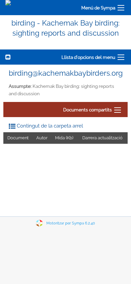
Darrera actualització (102, 137)
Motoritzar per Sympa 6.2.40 (70, 223)
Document (18, 137)
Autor (41, 137)
